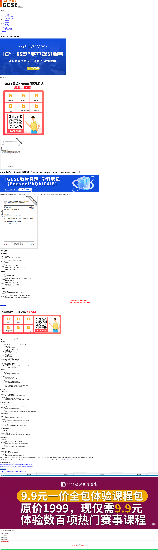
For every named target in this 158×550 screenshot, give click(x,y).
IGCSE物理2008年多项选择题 (19, 471)
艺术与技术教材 (8, 28)
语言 (3, 11)
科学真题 (7, 22)
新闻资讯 (4, 31)
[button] (79, 475)
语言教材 (7, 13)
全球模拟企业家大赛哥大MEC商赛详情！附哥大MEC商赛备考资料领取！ (16, 464)
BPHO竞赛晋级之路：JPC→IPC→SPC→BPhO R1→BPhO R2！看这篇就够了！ (17, 466)
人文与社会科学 (5, 15)
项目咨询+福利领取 (4, 548)
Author (7, 471)
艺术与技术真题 (8, 29)
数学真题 (7, 25)
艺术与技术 (4, 27)
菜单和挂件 (20, 6)
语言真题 (7, 14)
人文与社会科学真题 (9, 18)
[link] (79, 549)
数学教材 (7, 24)
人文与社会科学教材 (9, 16)
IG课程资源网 (66, 459)
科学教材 (7, 20)
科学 (3, 19)
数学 (3, 23)
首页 (3, 9)
